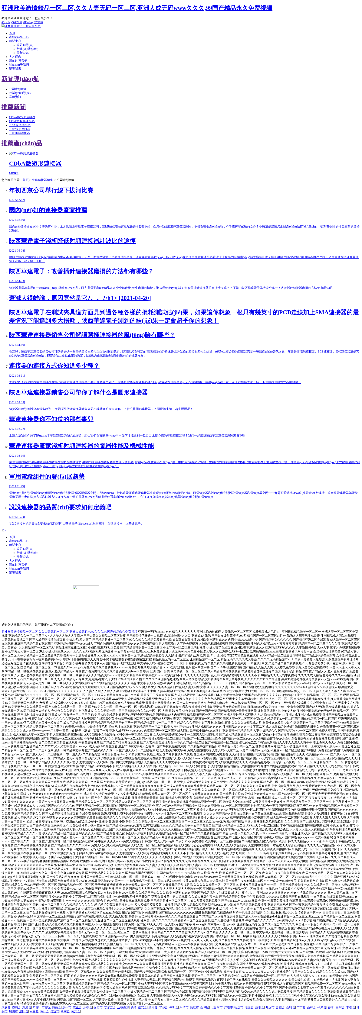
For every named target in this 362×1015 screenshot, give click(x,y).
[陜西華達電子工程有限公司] (21, 26)
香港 (331, 1007)
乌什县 (44, 1011)
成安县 (6, 1007)
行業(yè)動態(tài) (27, 48)
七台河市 (217, 1007)
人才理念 (15, 56)
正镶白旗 (123, 1007)
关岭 (134, 1007)
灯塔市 (228, 1007)
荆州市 (13, 1011)
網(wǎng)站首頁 (12, 22)
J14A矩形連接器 (20, 125)
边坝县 (259, 1007)
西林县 (311, 1007)
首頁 (12, 33)
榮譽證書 (15, 68)
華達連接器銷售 (42, 180)
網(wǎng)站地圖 (33, 22)
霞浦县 (16, 1007)
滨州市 (66, 1007)
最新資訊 (23, 52)
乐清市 (184, 1007)
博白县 (56, 1007)
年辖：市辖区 (42, 1007)
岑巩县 (173, 1007)
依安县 (142, 1007)
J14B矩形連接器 (19, 129)
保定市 (98, 1007)
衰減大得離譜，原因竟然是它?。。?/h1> (184, 309)
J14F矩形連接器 (19, 133)
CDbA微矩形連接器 (22, 117)
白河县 (340, 1007)
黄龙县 (75, 1011)
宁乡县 (163, 1007)
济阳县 (23, 1011)
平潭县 (321, 1007)
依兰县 (77, 1007)
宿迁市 (238, 1007)
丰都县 (350, 1007)
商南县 (65, 1011)
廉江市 (194, 1007)
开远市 (270, 1007)
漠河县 (152, 1007)
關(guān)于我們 (19, 64)
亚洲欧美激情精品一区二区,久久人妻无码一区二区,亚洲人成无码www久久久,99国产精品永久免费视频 (137, 8)
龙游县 (26, 1007)
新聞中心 (15, 41)
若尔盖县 (110, 1007)
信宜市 (54, 1011)
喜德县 (280, 1007)
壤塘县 (249, 1007)
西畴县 (290, 1007)
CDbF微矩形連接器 (22, 121)
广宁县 (301, 1007)
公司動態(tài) (25, 45)
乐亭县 (87, 1007)
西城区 (204, 1007)
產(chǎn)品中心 (19, 37)
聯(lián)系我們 (18, 60)
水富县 (34, 1011)
